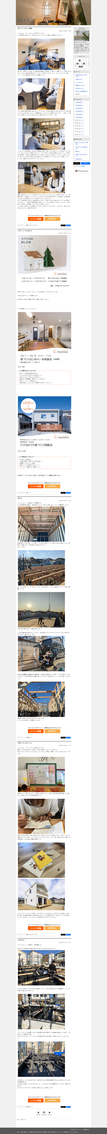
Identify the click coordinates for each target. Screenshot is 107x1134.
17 (84, 63)
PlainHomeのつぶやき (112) (81, 75)
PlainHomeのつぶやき (32, 225)
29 (79, 66)
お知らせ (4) (79, 79)
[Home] (18, 1119)
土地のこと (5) (79, 88)
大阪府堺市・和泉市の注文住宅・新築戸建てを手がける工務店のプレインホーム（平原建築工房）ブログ (53, 12)
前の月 (39, 1113)
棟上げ (20, 498)
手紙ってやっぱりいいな (25, 743)
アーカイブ (78, 99)
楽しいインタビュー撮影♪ (25, 28)
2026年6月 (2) (79, 102)
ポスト (64, 225)
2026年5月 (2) (79, 105)
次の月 (50, 1113)
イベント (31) (79, 82)
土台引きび (21, 940)
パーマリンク (22, 225)
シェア (69, 225)
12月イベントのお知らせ (25, 230)
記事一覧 (44, 1114)
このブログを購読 (80, 166)
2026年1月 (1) (79, 117)
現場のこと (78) (80, 85)
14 (77, 63)
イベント (30, 492)
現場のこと (30, 737)
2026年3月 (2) (79, 111)
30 (81, 66)
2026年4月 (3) (79, 108)
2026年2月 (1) (79, 114)
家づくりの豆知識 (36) (82, 91)
